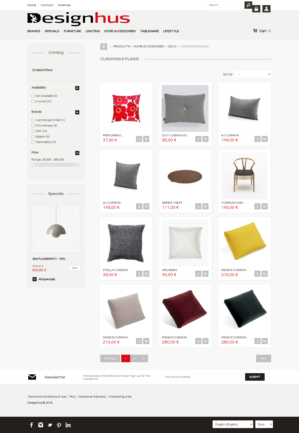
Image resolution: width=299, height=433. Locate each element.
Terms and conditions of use (46, 396)
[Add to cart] (146, 141)
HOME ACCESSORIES (120, 31)
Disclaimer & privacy (92, 396)
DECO (172, 46)
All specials (47, 279)
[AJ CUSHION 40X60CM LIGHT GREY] (244, 130)
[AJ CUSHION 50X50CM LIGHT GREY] (126, 198)
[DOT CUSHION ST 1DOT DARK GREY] (185, 130)
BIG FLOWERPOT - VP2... (50, 258)
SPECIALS (52, 31)
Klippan (42, 136)
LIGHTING (93, 31)
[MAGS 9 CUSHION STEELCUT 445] (244, 265)
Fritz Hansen (46, 125)
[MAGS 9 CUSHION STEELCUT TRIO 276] (126, 333)
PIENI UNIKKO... (113, 135)
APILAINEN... (170, 270)
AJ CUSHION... (231, 135)
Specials (56, 194)
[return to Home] (104, 46)
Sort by (227, 74)
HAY (41, 131)
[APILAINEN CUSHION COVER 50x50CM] (185, 265)
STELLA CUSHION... (116, 270)
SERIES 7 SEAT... (173, 202)
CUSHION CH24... (232, 202)
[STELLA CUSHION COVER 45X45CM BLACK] (126, 265)
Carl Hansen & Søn (50, 120)
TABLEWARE (149, 31)
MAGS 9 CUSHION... (234, 270)
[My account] (266, 8)
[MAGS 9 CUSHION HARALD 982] (244, 333)
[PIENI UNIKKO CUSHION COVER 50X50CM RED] (126, 130)
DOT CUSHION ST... (175, 135)
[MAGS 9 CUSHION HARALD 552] (185, 333)
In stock (43, 101)
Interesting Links (120, 396)
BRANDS (33, 31)
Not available (46, 95)
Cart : (265, 31)
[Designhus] (78, 19)
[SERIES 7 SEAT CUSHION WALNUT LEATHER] (185, 198)
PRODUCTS (121, 46)
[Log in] (256, 8)
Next (263, 358)
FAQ (72, 396)
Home (31, 5)
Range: (36, 159)
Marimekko (46, 142)
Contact (47, 5)
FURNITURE (72, 31)
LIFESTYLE (171, 31)
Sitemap (64, 5)
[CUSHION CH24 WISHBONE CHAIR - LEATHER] (244, 198)
